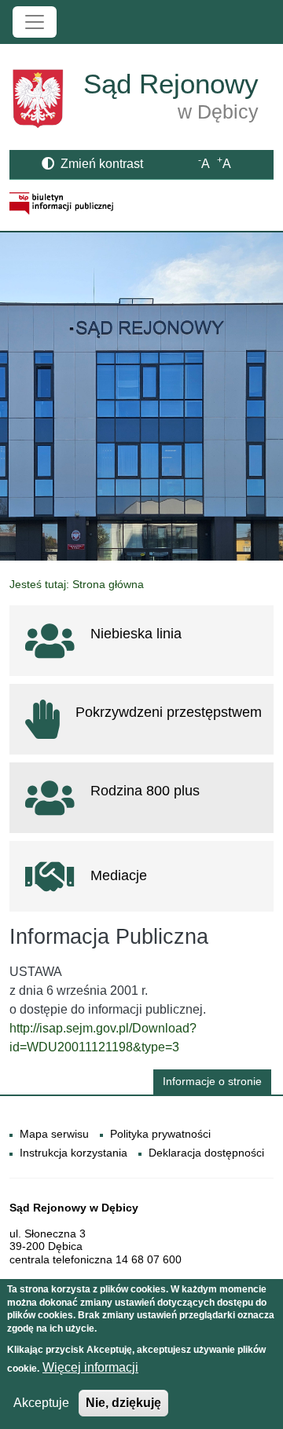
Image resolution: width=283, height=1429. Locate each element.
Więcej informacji (90, 1367)
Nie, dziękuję (123, 1402)
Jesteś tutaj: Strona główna (76, 584)
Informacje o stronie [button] (212, 1081)
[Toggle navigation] (35, 22)
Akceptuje (41, 1402)
